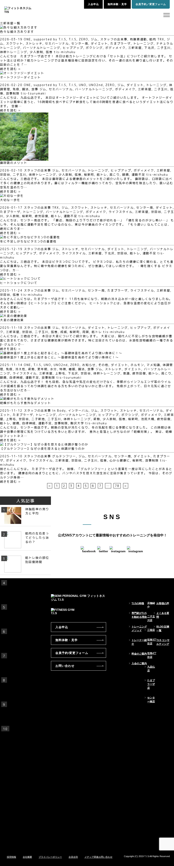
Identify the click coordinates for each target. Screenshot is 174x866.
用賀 (85, 332)
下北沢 (149, 48)
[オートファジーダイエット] (22, 73)
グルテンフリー (64, 456)
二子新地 (38, 419)
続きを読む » (10, 69)
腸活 (25, 89)
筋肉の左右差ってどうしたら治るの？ (37, 537)
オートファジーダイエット (20, 77)
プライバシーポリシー (50, 857)
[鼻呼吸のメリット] (24, 158)
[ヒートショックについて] (20, 279)
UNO (82, 85)
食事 (34, 89)
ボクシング (94, 48)
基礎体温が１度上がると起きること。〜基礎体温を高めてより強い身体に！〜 (59, 357)
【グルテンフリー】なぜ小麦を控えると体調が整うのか (42, 449)
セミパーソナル (57, 43)
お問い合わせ (64, 665)
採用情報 (11, 857)
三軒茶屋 (135, 48)
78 (117, 486)
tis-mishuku (65, 52)
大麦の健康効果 (12, 320)
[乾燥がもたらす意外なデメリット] (27, 399)
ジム (94, 39)
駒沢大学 (77, 423)
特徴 (62, 369)
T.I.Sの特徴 (138, 603)
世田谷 (5, 175)
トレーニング (143, 43)
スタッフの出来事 (113, 39)
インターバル (78, 410)
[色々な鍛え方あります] (18, 27)
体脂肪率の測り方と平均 (37, 511)
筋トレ (102, 175)
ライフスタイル (120, 212)
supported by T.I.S (50, 39)
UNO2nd (96, 85)
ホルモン (137, 365)
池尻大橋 (147, 419)
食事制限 (13, 93)
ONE (27, 39)
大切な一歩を (10, 200)
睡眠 (72, 369)
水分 (53, 369)
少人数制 (36, 52)
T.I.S (72, 39)
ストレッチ (33, 43)
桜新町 (89, 175)
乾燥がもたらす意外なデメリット (25, 403)
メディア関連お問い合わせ (98, 857)
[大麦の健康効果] (13, 316)
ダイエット (99, 43)
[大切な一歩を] (12, 196)
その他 (103, 365)
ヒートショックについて (18, 283)
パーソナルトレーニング (41, 48)
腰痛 (125, 175)
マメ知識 (153, 365)
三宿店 (151, 630)
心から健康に (119, 460)
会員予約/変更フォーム (71, 653)
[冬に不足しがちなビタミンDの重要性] (30, 237)
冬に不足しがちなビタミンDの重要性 (28, 241)
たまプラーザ (120, 43)
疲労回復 (41, 216)
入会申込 (93, 4)
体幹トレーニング (13, 52)
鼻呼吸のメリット (13, 163)
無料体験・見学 (117, 4)
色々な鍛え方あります (17, 32)
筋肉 (152, 39)
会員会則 (73, 857)
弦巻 (49, 52)
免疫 (16, 89)
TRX (160, 39)
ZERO (83, 39)
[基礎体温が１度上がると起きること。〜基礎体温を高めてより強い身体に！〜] (61, 353)
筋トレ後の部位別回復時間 (37, 560)
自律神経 (16, 377)
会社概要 (27, 857)
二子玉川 (164, 48)
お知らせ (89, 365)
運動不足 (138, 175)
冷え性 (20, 369)
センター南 (79, 43)
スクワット (14, 43)
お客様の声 (162, 603)
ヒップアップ (73, 48)
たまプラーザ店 (151, 684)
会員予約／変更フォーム (151, 4)
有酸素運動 (138, 39)
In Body (59, 410)
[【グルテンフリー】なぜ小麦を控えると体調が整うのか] (44, 444)
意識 (126, 373)
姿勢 (31, 369)
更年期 (42, 369)
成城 (63, 332)
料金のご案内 (139, 653)
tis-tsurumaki (33, 93)
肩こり (114, 175)
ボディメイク (115, 48)
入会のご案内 (139, 663)
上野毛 (60, 373)
